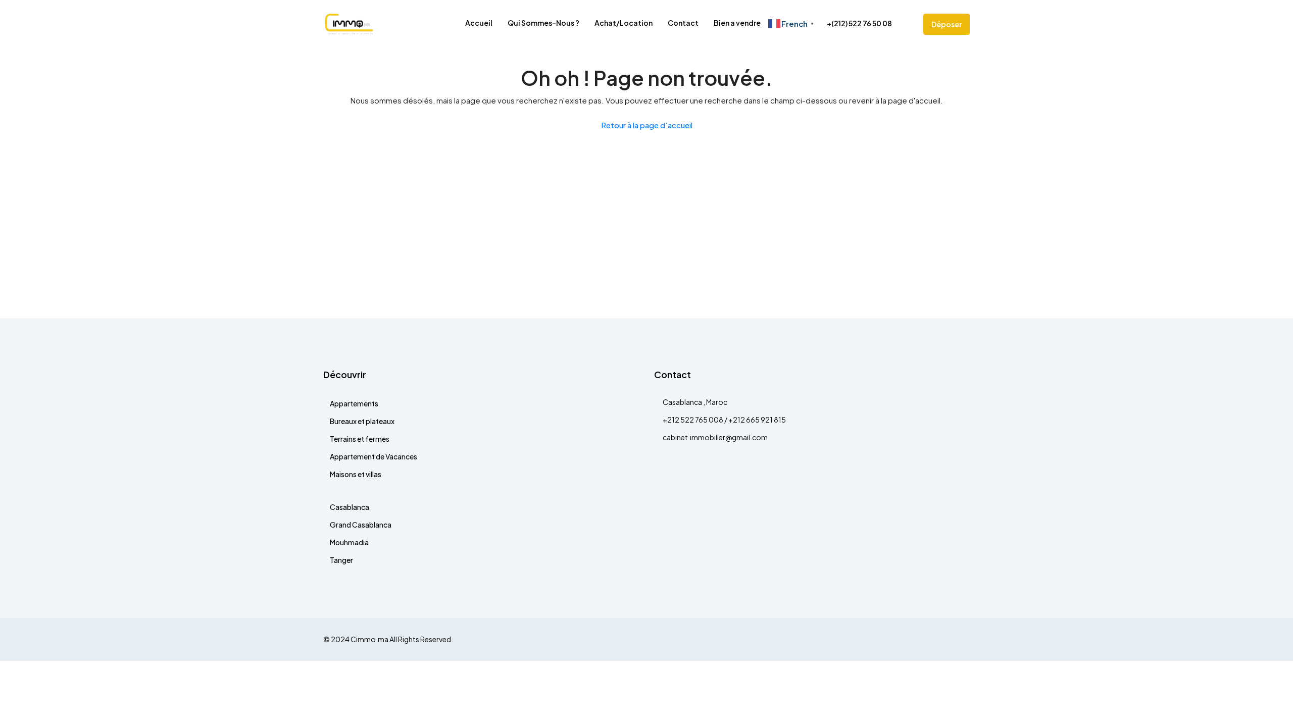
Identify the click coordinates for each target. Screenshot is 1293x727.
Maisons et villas (355, 474)
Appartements (354, 403)
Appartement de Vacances (373, 456)
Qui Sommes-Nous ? (543, 22)
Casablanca (349, 506)
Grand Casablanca (360, 524)
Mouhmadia (349, 542)
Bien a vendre (737, 22)
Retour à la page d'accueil (646, 125)
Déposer (946, 24)
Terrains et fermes (359, 438)
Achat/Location (623, 22)
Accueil (478, 22)
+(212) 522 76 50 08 (859, 23)
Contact (683, 22)
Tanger (341, 559)
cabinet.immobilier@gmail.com (715, 437)
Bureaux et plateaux (362, 421)
